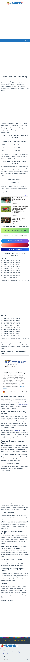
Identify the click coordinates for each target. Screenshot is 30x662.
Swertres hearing (18, 430)
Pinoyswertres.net (9, 237)
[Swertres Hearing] (15, 3)
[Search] (4, 656)
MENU (26, 40)
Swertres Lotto (17, 168)
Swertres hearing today (23, 404)
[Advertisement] (15, 21)
